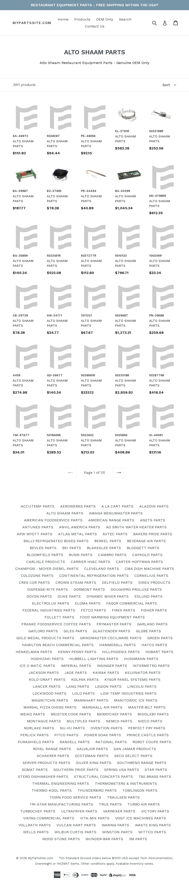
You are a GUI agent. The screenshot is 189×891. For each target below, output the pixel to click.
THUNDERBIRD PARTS (97, 790)
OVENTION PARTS (106, 728)
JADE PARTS (76, 672)
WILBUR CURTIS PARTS (75, 832)
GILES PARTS (75, 631)
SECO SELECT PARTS (133, 756)
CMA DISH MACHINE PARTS (149, 568)
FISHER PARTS (154, 610)
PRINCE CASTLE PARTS (148, 735)
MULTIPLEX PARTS (83, 721)
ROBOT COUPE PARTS (152, 742)
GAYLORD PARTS (43, 631)
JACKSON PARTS (44, 672)
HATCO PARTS (154, 645)
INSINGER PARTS (112, 665)
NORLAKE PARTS (39, 728)
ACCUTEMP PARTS (37, 506)
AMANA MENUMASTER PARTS (116, 513)
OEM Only (104, 19)
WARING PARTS (115, 825)
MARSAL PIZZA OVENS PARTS (50, 707)
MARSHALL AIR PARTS (102, 707)
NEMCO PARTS (119, 721)
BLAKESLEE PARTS (104, 548)
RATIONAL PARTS (111, 742)
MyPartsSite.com (32, 23)
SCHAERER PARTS (53, 756)
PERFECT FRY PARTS (146, 728)
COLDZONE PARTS (37, 575)
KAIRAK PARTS (106, 672)
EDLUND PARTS (148, 596)
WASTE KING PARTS (153, 825)
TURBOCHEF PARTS (37, 811)
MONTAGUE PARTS (44, 721)
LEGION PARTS (108, 686)
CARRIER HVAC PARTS (90, 562)
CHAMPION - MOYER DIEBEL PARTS (46, 568)
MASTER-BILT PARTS (146, 707)
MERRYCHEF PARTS (114, 714)
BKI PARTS (71, 548)
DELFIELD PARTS (117, 582)
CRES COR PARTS (34, 582)
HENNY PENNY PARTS (77, 652)
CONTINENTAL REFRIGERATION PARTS (94, 575)
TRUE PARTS (110, 804)
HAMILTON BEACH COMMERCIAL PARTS (58, 645)
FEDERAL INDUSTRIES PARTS (48, 610)
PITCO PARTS (66, 735)
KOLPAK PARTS (85, 679)
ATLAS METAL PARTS (77, 534)
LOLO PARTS (83, 693)
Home (63, 19)
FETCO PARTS (93, 610)
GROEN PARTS (160, 638)
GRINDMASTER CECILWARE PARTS (111, 638)
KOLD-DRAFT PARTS (47, 679)
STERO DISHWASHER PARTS (43, 776)
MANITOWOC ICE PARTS (135, 700)
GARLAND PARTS (152, 624)
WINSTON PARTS (117, 832)
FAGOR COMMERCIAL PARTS (131, 603)
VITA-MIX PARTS (94, 818)
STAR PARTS (156, 769)
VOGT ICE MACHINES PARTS (140, 818)
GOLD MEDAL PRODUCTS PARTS (45, 638)
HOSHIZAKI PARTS (47, 659)
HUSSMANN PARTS (141, 659)
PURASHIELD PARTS (36, 742)
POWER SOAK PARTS (102, 735)
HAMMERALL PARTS (117, 645)
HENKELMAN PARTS (34, 652)
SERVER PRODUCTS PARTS (46, 762)
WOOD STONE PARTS (61, 839)
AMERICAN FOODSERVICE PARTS (53, 520)
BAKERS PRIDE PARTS (152, 534)
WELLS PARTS (36, 832)
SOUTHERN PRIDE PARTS (75, 769)
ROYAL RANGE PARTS (52, 749)
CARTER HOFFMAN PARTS (139, 562)
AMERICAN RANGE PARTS (111, 520)
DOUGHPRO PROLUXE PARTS (136, 589)
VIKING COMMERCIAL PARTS (48, 818)
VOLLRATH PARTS (34, 825)
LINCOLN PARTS (142, 686)
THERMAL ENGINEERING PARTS (60, 783)
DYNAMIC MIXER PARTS (107, 596)
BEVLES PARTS (43, 548)
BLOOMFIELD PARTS (45, 555)
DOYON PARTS (39, 596)
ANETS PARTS (152, 520)
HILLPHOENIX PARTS (121, 652)
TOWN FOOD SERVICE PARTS (75, 797)
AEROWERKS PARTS (78, 506)
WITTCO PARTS (152, 832)
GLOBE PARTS (148, 631)
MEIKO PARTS (32, 714)
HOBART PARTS (159, 652)
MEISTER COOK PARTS (71, 714)
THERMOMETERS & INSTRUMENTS (126, 783)
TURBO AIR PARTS (143, 804)
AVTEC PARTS (115, 534)
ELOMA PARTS (87, 603)
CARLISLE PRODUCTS (45, 562)
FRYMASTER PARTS (114, 624)
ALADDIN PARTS (153, 506)
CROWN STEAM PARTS (76, 582)
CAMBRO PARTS (112, 555)
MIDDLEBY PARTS (153, 714)
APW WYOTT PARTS (34, 534)
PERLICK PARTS (34, 735)
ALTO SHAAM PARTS (64, 513)
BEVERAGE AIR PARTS (146, 541)
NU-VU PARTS (72, 728)
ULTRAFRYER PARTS (79, 811)
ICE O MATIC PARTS (37, 665)
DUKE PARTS (69, 596)
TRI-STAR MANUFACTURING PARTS (61, 804)
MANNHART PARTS (91, 700)
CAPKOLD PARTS (147, 555)
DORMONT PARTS (89, 589)
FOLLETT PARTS (59, 617)
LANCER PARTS (46, 686)
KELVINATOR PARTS (142, 672)
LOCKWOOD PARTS (49, 693)
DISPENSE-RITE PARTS (47, 589)
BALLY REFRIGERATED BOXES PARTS (56, 541)
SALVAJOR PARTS (92, 749)
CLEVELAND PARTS (101, 568)
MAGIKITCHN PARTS (50, 700)
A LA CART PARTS (117, 506)
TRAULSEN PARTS (123, 797)
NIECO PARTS (150, 721)
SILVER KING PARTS (93, 762)
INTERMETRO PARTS (151, 665)
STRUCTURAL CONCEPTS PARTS (103, 776)
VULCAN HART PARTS (76, 825)
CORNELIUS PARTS (151, 575)
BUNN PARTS (80, 555)
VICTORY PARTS (155, 811)
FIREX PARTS (123, 610)
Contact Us (94, 26)
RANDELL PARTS (75, 742)
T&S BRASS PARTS (155, 776)
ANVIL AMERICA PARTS (79, 527)
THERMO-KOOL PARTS (52, 790)
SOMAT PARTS (35, 769)
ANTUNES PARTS (37, 527)
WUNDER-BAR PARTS (104, 839)
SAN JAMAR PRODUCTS (135, 749)
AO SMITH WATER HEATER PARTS (136, 527)
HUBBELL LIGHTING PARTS (93, 659)
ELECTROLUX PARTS (50, 603)
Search (125, 19)
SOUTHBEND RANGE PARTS (141, 762)
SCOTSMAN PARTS (92, 756)
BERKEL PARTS (107, 541)
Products (82, 19)
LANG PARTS (77, 686)
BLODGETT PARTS (143, 548)
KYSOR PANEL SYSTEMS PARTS (132, 679)
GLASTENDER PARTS (111, 631)
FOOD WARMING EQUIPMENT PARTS (112, 617)
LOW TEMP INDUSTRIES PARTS (128, 693)
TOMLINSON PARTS (139, 790)
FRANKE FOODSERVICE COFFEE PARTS (56, 624)
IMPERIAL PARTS (76, 665)
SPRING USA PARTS (121, 769)
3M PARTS (138, 839)
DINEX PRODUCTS (154, 582)
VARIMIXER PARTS (119, 811)
